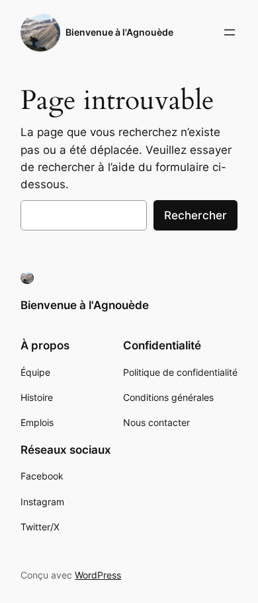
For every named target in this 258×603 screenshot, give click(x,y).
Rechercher (195, 215)
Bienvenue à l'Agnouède (119, 32)
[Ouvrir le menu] (229, 32)
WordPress (98, 575)
